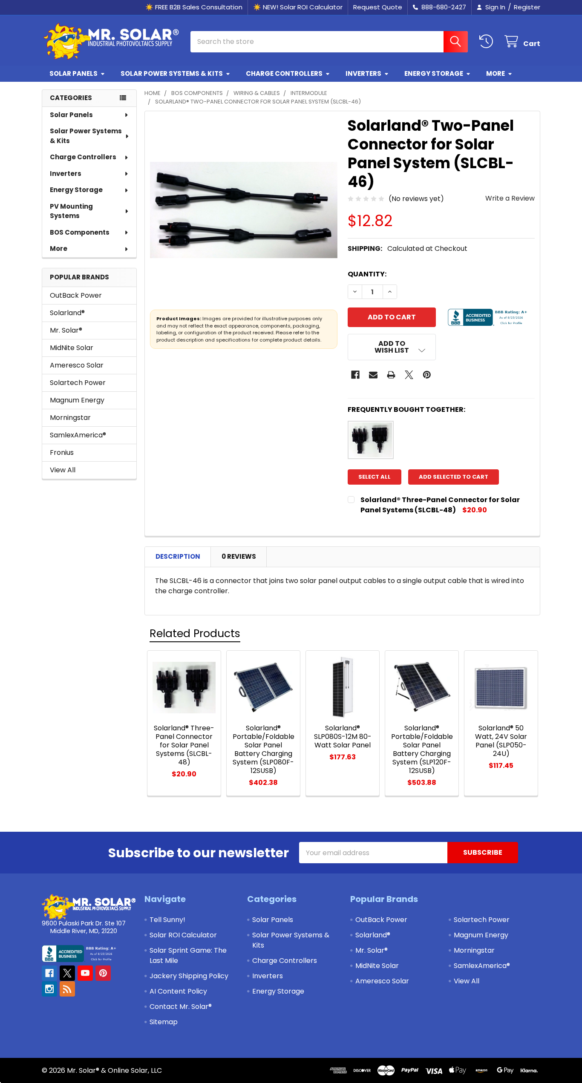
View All (62, 470)
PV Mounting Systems (71, 211)
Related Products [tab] (195, 633)
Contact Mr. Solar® (181, 1006)
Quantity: (367, 274)
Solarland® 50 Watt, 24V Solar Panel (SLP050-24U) (501, 740)
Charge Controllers (284, 73)
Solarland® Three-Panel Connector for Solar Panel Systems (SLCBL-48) (440, 505)
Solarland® (67, 313)
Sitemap (164, 1022)
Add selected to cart (453, 477)
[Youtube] (85, 973)
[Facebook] (355, 374)
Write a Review (510, 198)
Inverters (363, 73)
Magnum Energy (77, 400)
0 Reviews (239, 556)
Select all (374, 477)
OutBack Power (76, 295)
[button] (392, 347)
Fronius (62, 452)
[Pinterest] (427, 374)
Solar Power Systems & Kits (172, 73)
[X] (409, 374)
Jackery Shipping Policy (189, 976)
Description (178, 556)
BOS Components (79, 232)
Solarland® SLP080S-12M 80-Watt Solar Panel (343, 736)
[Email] (373, 374)
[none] (243, 210)
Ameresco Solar (77, 365)
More (495, 73)
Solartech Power (78, 383)
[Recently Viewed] (488, 41)
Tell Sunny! (167, 920)
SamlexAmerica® (78, 435)
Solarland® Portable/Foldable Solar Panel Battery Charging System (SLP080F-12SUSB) (263, 749)
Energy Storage (433, 73)
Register (527, 7)
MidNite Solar (71, 348)
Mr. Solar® (66, 330)
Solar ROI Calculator (183, 935)
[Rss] (67, 989)
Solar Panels (73, 73)
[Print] (391, 374)
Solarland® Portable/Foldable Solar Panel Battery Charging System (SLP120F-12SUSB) (422, 749)
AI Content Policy (178, 991)
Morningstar (70, 417)
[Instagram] (49, 989)
